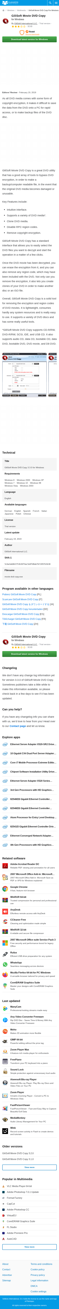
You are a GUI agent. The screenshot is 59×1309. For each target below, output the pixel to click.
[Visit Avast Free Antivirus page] (29, 32)
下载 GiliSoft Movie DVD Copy (17, 624)
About (5, 1264)
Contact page (18, 726)
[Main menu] (56, 3)
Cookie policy (38, 1269)
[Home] (3, 10)
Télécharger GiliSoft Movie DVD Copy (21, 619)
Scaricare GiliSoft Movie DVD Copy (20, 599)
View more (29, 1167)
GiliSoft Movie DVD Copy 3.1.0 (18, 1159)
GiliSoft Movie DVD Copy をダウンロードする (25, 604)
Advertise (7, 1275)
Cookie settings (38, 1291)
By (24, 23)
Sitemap (6, 1280)
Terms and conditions (41, 1264)
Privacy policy (38, 1275)
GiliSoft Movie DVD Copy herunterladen (22, 609)
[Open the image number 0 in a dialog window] (24, 375)
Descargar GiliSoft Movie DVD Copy (20, 614)
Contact (6, 1269)
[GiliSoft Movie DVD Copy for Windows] (5, 20)
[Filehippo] (10, 3)
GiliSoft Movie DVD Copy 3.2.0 (18, 1153)
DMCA (34, 1286)
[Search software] (50, 3)
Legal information (39, 1280)
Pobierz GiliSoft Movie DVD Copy (19, 594)
